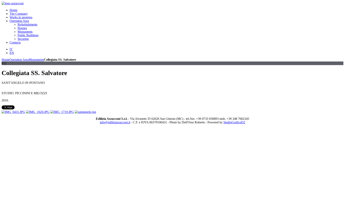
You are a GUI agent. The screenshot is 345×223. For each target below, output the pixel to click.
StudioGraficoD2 (234, 122)
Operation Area (19, 59)
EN (12, 53)
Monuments (36, 59)
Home (5, 59)
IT (11, 49)
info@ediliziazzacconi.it (115, 122)
